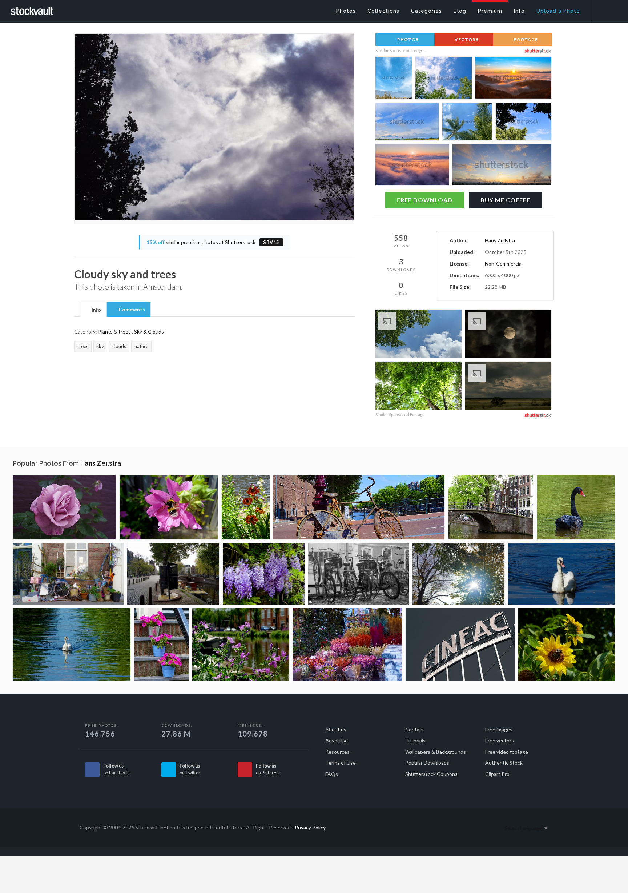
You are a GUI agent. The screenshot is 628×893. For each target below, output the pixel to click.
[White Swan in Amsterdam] (561, 574)
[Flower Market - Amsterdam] (347, 644)
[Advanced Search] (604, 9)
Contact (414, 729)
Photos (407, 39)
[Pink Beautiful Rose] (64, 507)
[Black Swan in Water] (576, 507)
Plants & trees (114, 331)
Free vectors (499, 740)
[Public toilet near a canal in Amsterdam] (173, 574)
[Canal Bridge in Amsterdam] (491, 507)
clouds (119, 346)
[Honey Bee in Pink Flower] (169, 507)
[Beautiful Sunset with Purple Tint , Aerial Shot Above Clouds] (412, 166)
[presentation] (93, 310)
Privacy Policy (310, 827)
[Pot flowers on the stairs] (161, 644)
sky (100, 346)
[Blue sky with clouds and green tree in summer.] (418, 335)
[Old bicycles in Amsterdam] (358, 574)
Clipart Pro (497, 774)
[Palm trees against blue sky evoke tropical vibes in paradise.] (467, 123)
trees (82, 346)
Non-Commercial (504, 263)
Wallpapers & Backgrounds (435, 752)
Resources (337, 752)
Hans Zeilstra (500, 240)
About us (335, 729)
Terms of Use (340, 763)
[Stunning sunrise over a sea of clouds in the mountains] (513, 79)
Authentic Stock (504, 763)
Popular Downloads (427, 763)
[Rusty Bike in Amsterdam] (358, 507)
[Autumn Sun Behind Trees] (458, 574)
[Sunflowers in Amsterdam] (566, 644)
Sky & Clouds (149, 331)
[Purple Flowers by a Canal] (240, 644)
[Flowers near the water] (246, 507)
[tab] (93, 309)
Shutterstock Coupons (431, 774)
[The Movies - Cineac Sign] (460, 644)
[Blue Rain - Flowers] (264, 574)
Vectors (466, 39)
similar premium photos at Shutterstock (212, 242)
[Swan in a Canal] (71, 644)
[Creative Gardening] (68, 574)
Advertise (336, 740)
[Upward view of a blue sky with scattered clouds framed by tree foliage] (523, 123)
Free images (498, 729)
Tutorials (415, 740)
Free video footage (506, 752)
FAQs (331, 774)
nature (141, 346)
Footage (525, 39)
